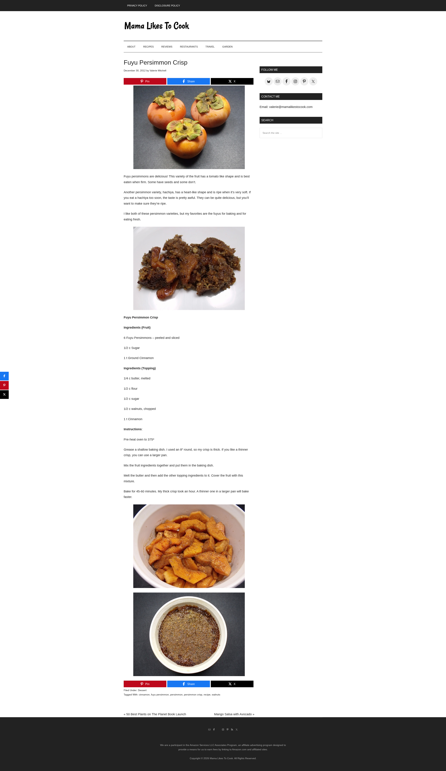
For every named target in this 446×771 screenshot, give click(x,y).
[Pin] (4, 385)
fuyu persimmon (160, 694)
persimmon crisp (193, 694)
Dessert (142, 690)
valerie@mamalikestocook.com (291, 107)
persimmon (176, 694)
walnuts (216, 694)
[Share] (4, 376)
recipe (207, 694)
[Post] (4, 394)
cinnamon (144, 694)
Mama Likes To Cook (157, 26)
